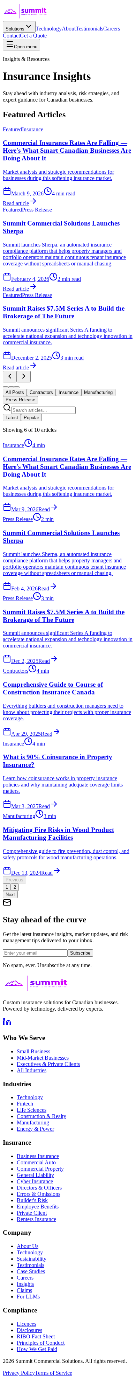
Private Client (32, 1213)
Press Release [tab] (20, 399)
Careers (111, 29)
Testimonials (89, 29)
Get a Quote (33, 36)
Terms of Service (53, 1373)
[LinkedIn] (7, 1024)
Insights (25, 1284)
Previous (14, 879)
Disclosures (29, 1330)
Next (10, 894)
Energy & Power (35, 1129)
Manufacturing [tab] (98, 392)
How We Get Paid (37, 1349)
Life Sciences (31, 1110)
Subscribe (80, 953)
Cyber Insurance (35, 1181)
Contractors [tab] (41, 392)
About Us (27, 1246)
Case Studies (31, 1271)
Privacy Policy (19, 1373)
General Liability (35, 1175)
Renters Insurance (36, 1219)
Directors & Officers (39, 1188)
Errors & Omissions (38, 1194)
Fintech (25, 1104)
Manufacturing (33, 1122)
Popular (31, 417)
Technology (49, 29)
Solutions (15, 29)
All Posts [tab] (15, 392)
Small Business (33, 1051)
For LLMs (28, 1297)
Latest (12, 417)
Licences (26, 1324)
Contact (11, 36)
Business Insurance (38, 1156)
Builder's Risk (32, 1200)
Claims (24, 1290)
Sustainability (31, 1259)
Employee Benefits (38, 1207)
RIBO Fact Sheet (36, 1336)
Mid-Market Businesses (43, 1058)
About (69, 29)
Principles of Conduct (41, 1343)
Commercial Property (40, 1169)
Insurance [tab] (68, 392)
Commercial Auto (36, 1162)
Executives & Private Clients (48, 1064)
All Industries (31, 1070)
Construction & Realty (41, 1116)
